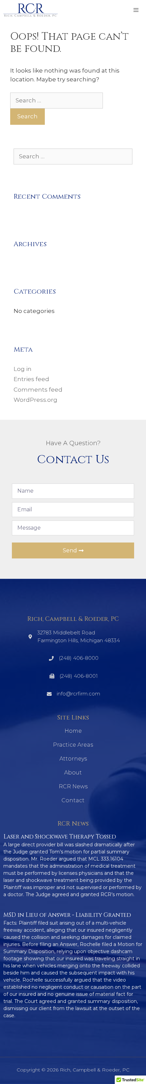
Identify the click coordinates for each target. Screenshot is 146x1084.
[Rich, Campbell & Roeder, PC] (30, 10)
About (73, 772)
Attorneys (73, 758)
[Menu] (136, 10)
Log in (23, 369)
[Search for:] (56, 100)
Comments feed (38, 389)
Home (73, 731)
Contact (73, 800)
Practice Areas (73, 745)
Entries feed (31, 379)
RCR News (73, 786)
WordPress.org (35, 399)
